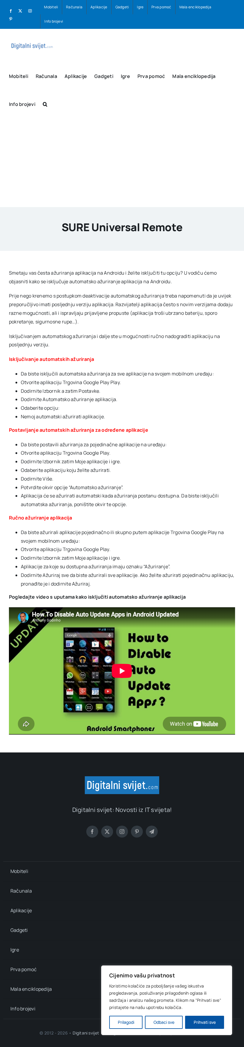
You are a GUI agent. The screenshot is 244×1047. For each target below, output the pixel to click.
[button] (45, 104)
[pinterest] (137, 832)
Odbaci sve (164, 1022)
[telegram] (152, 832)
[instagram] (122, 832)
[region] (166, 1000)
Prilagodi (126, 1022)
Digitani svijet (86, 1033)
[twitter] (107, 832)
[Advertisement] (122, 162)
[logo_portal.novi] (122, 778)
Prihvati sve (205, 1022)
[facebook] (92, 832)
